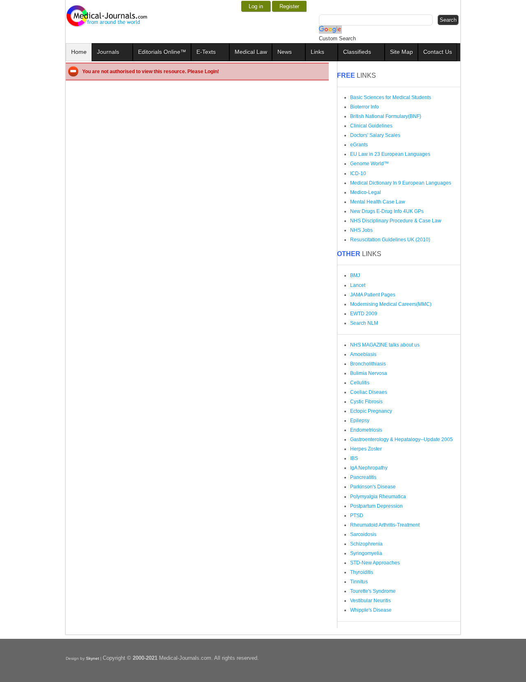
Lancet (357, 285)
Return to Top (505, 673)
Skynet (93, 658)
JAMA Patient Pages (372, 295)
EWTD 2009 (363, 314)
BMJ (355, 275)
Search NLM (364, 323)
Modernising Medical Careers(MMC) (390, 304)
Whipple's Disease (371, 610)
